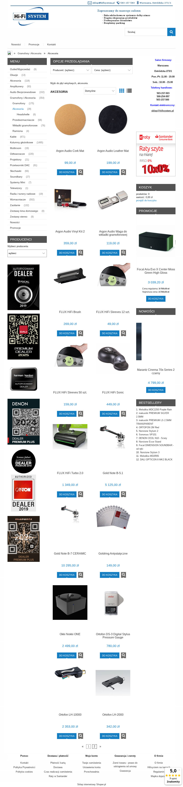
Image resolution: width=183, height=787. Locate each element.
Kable (13, 136)
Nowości (14, 222)
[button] (80, 172)
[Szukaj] (171, 32)
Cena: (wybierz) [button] (102, 70)
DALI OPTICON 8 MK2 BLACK (156, 459)
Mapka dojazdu (159, 776)
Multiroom (15, 148)
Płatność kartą (57, 762)
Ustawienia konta (91, 767)
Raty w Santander (58, 776)
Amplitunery (16, 86)
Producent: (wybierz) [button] (63, 70)
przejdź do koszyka (146, 200)
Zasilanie (15, 205)
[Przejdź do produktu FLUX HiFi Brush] (70, 285)
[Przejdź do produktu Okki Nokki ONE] (70, 607)
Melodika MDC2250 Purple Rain (155, 409)
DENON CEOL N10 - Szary (153, 438)
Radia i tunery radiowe (22, 193)
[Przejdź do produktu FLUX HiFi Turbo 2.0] (70, 446)
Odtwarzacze (17, 153)
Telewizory (16, 188)
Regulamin (158, 771)
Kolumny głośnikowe (21, 142)
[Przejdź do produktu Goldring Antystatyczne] (113, 527)
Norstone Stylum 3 (149, 452)
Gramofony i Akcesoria (23, 97)
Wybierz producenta (18, 246)
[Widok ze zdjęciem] (121, 91)
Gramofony (19, 103)
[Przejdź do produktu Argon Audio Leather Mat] (113, 124)
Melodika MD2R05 (149, 456)
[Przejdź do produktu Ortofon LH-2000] (113, 688)
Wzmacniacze (18, 199)
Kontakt (24, 762)
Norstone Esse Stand (150, 441)
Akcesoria (15, 80)
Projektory (15, 159)
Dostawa (57, 767)
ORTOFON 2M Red (149, 427)
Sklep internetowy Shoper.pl (91, 784)
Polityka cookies (24, 771)
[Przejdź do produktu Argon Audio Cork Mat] (70, 124)
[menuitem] (16, 44)
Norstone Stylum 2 (148, 431)
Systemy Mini (17, 182)
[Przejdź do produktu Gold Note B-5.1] (113, 446)
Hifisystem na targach (158, 767)
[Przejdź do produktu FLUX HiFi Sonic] (113, 366)
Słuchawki (15, 170)
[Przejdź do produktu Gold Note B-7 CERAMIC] (70, 527)
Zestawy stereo (18, 216)
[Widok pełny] (129, 91)
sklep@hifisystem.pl (162, 110)
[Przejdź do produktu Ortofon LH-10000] (70, 688)
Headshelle (23, 114)
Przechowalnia (91, 771)
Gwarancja (125, 771)
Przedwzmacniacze (23, 119)
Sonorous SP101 (147, 434)
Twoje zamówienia (91, 762)
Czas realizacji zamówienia (58, 771)
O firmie (159, 762)
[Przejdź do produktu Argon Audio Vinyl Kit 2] (70, 205)
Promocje (15, 227)
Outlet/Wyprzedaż (20, 69)
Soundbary (16, 176)
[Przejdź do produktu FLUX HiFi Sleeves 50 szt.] (70, 366)
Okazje (14, 75)
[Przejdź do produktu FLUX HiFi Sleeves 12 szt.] (113, 285)
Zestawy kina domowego (24, 210)
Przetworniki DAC (20, 165)
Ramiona (18, 131)
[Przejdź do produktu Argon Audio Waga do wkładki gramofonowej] (113, 205)
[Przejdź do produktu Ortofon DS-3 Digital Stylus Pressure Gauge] (113, 607)
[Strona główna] (91, 13)
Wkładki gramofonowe (25, 125)
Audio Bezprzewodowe (23, 92)
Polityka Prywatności (24, 767)
